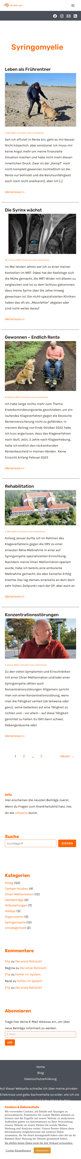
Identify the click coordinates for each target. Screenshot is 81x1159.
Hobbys (10, 911)
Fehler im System (28, 974)
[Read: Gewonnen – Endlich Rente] (40, 366)
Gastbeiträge (14, 900)
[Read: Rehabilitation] (40, 507)
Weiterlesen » (15, 191)
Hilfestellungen (16, 905)
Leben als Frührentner (28, 69)
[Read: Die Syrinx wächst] (40, 233)
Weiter (67, 756)
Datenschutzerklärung (40, 1079)
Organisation (14, 916)
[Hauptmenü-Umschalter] (73, 5)
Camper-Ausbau (16, 888)
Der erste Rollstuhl (28, 961)
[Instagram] (62, 16)
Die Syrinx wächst (23, 210)
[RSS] (75, 16)
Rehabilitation (19, 486)
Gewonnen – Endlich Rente (32, 337)
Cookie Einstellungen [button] (18, 1150)
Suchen (67, 843)
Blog (40, 1073)
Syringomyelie (15, 922)
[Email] (68, 16)
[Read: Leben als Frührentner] (40, 99)
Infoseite (21, 813)
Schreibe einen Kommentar (30, 133)
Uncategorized (15, 928)
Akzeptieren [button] (42, 1150)
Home (40, 1067)
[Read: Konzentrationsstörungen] (40, 638)
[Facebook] (55, 16)
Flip (7, 961)
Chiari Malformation (19, 894)
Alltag (9, 883)
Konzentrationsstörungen (32, 614)
